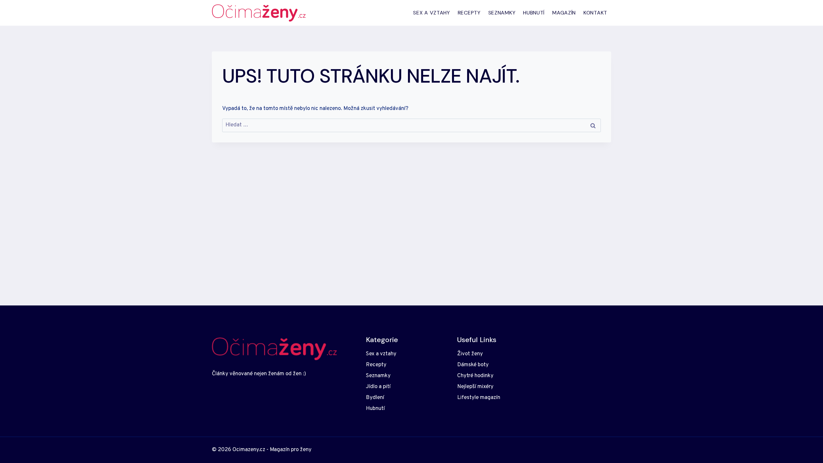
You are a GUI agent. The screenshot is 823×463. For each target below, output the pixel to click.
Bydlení (375, 397)
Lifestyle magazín (478, 397)
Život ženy (470, 354)
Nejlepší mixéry (475, 386)
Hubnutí (534, 12)
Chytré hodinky (475, 375)
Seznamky (502, 12)
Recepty (469, 12)
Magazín (564, 12)
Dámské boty (473, 364)
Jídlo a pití (378, 386)
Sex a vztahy (431, 12)
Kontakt (595, 12)
